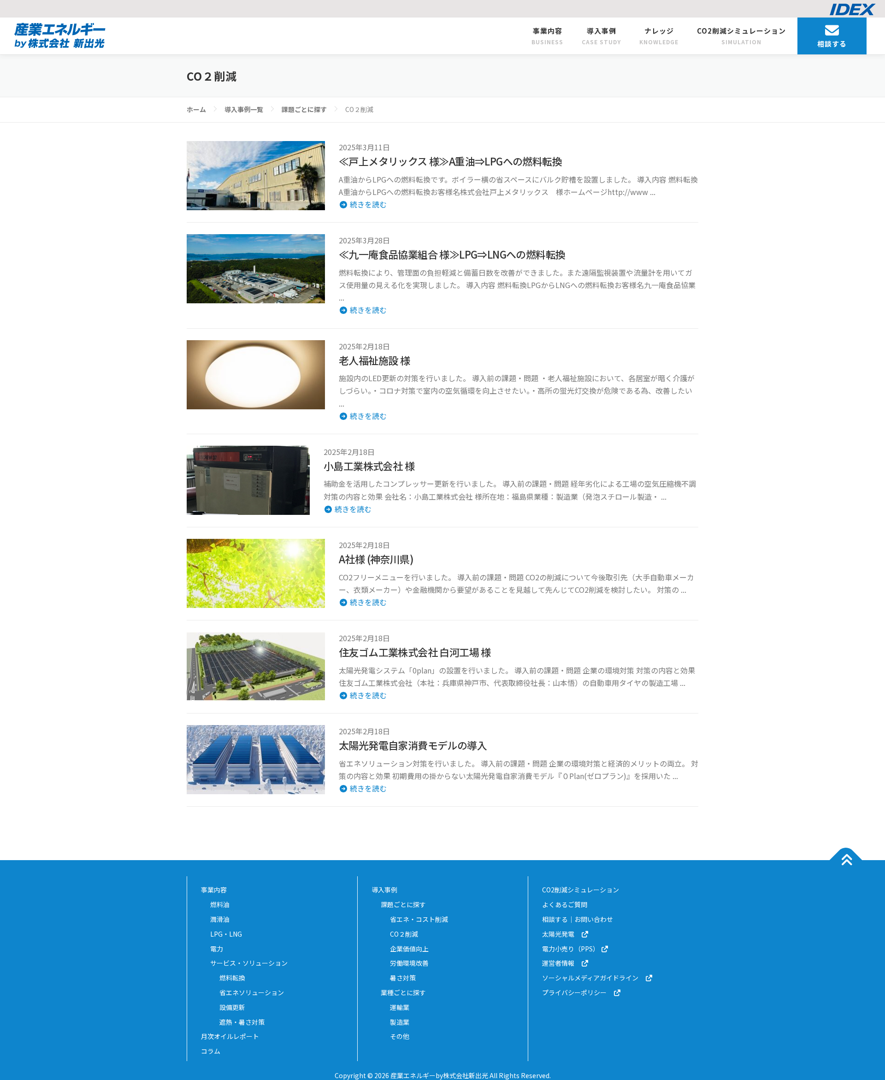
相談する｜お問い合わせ (577, 919)
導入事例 (601, 36)
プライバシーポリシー (577, 992)
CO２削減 (404, 933)
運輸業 (399, 1007)
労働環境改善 (409, 963)
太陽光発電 (561, 933)
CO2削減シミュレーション (741, 36)
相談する (832, 43)
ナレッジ (658, 36)
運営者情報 (561, 963)
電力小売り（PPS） (571, 948)
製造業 (399, 1022)
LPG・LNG (226, 933)
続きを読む (367, 204)
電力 (216, 948)
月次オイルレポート (230, 1036)
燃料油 (220, 904)
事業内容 (547, 36)
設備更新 (232, 1007)
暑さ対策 (403, 977)
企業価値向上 (409, 948)
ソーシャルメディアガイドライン (593, 977)
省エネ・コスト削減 (419, 919)
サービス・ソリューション (249, 963)
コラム (210, 1051)
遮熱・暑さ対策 (242, 1022)
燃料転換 (232, 977)
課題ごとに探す (403, 904)
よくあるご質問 (564, 904)
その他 (399, 1036)
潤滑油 (220, 919)
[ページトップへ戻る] (846, 860)
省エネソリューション (251, 992)
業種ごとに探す (403, 992)
